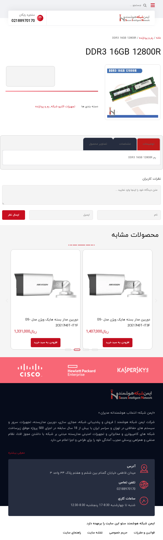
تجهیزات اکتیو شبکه (63, 107)
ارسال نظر (13, 215)
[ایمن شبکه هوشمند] (134, 18)
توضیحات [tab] (149, 144)
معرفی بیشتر (17, 453)
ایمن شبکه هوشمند (141, 523)
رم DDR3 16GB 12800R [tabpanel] (142, 157)
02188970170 (23, 21)
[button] (7, 300)
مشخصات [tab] (125, 144)
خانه (158, 38)
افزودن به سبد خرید (117, 342)
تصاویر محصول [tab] (98, 144)
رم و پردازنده (146, 38)
